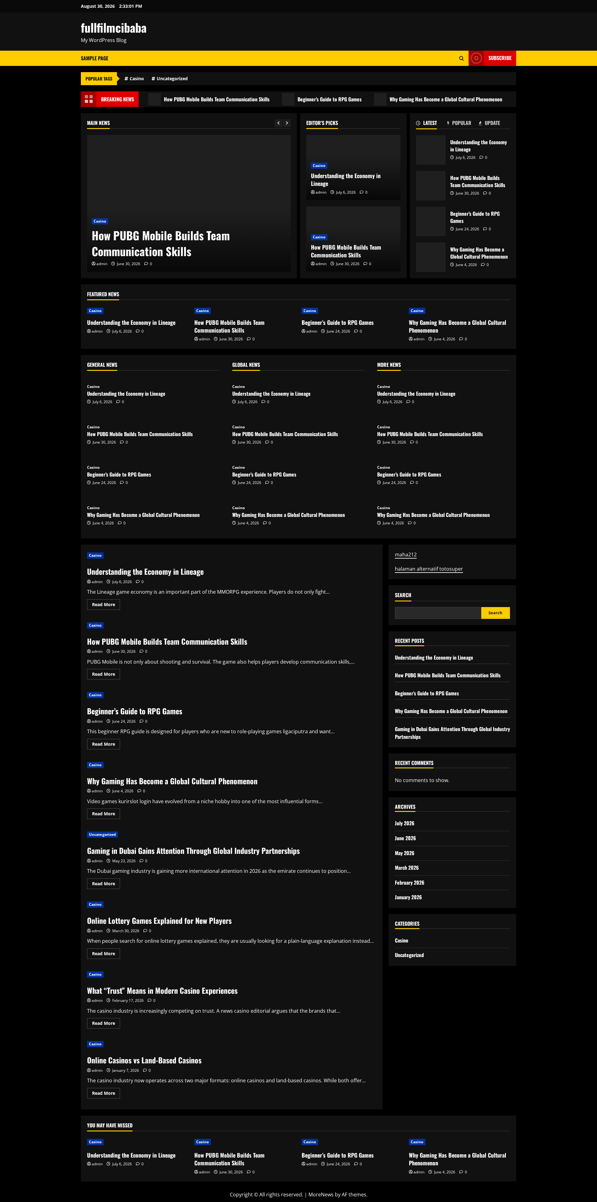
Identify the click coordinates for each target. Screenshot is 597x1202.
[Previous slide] (278, 123)
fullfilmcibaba (113, 27)
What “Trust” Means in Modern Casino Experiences (162, 990)
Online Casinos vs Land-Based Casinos (144, 1060)
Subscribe (499, 58)
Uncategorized (172, 78)
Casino (137, 78)
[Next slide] (287, 123)
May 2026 (404, 853)
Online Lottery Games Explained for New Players (159, 920)
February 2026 (409, 882)
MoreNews (321, 1194)
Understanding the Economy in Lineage (346, 179)
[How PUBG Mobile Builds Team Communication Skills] (189, 203)
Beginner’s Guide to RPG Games (309, 99)
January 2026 (408, 897)
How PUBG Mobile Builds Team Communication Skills (196, 99)
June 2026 (405, 838)
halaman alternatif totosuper (429, 568)
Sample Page (94, 58)
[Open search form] (461, 58)
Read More (106, 605)
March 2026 (407, 867)
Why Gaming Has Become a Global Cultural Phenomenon (425, 99)
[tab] (431, 124)
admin (101, 263)
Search (403, 595)
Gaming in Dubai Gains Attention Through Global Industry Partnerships (193, 850)
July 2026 (404, 823)
